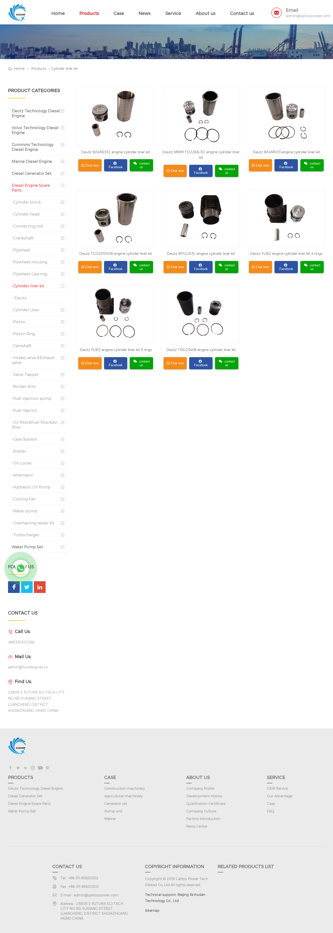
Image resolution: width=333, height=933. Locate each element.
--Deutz (19, 297)
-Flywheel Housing (29, 261)
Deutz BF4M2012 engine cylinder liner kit (115, 152)
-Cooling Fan (24, 499)
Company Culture (201, 811)
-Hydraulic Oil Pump (31, 487)
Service (173, 13)
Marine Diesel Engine (32, 161)
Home (58, 13)
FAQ (270, 811)
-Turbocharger (25, 534)
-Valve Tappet (25, 374)
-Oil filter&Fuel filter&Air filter (34, 424)
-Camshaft (22, 345)
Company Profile (200, 788)
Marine (110, 819)
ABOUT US (198, 777)
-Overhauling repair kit (33, 522)
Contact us (242, 13)
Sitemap (152, 910)
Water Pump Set (27, 546)
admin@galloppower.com (308, 16)
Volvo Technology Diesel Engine (35, 130)
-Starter (19, 451)
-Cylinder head (26, 214)
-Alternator (22, 475)
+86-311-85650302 (83, 878)
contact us (144, 165)
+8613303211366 (21, 642)
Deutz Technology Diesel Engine (36, 113)
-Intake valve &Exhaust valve (33, 360)
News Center (196, 826)
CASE (110, 777)
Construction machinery (124, 788)
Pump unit (113, 811)
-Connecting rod (27, 226)
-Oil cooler (22, 463)
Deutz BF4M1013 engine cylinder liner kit (286, 152)
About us (205, 13)
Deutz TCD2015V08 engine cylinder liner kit (115, 253)
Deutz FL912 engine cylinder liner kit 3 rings (116, 350)
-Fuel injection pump (31, 398)
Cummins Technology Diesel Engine (32, 147)
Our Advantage (279, 796)
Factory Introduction (203, 819)
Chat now (91, 165)
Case (119, 13)
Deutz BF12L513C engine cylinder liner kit (201, 253)
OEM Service (277, 788)
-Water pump (24, 510)
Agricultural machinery (123, 796)
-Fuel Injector (24, 410)
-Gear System (24, 439)
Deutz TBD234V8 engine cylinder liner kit (201, 350)
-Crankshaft (23, 238)
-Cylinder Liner (25, 309)
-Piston (18, 321)
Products (89, 13)
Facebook (116, 167)
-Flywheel (21, 250)
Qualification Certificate (205, 803)
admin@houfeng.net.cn (28, 667)
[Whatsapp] (20, 568)
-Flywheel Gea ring (29, 273)
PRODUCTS (20, 777)
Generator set (115, 803)
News (145, 13)
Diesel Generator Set (32, 173)
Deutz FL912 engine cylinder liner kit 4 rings (286, 253)
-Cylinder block (26, 202)
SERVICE (276, 777)
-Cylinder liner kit (28, 285)
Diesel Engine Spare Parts (31, 187)
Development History (204, 796)
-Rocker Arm (24, 386)
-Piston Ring (23, 333)
